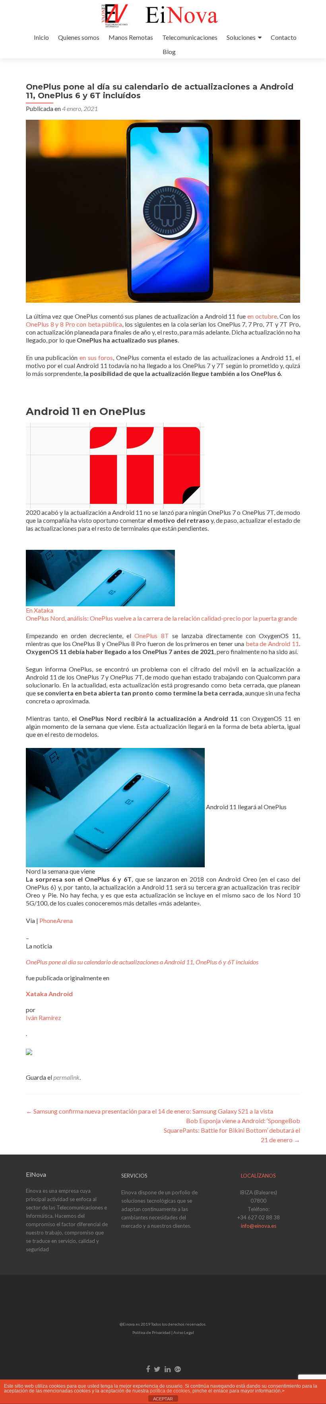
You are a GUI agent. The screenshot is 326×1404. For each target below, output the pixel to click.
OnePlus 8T (151, 635)
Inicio (41, 37)
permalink (66, 1077)
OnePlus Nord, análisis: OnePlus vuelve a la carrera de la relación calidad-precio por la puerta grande (161, 618)
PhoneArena (56, 920)
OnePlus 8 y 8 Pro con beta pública (74, 324)
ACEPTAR (163, 1398)
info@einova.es (258, 1226)
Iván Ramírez (43, 1017)
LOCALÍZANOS (258, 1175)
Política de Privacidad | (152, 1332)
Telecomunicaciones (189, 37)
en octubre (262, 316)
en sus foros (96, 357)
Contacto (284, 37)
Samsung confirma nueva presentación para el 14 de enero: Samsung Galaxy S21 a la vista (149, 1111)
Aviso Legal (183, 1332)
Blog (169, 51)
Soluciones (241, 37)
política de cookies (170, 1391)
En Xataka (39, 610)
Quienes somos (78, 37)
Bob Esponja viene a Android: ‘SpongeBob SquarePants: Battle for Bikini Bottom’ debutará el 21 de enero (232, 1130)
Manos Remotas (131, 37)
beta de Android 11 (272, 643)
